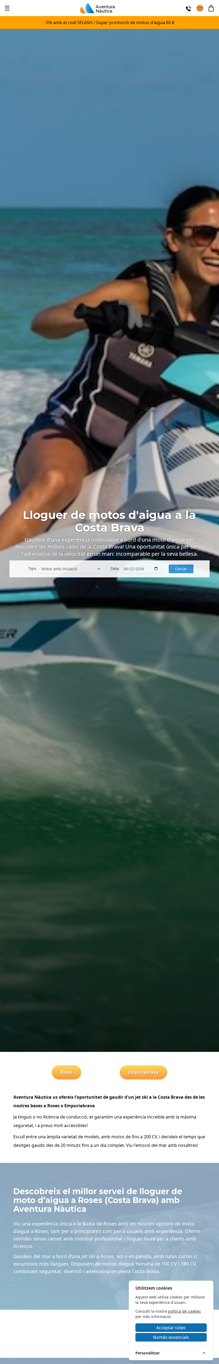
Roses (66, 1072)
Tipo (32, 568)
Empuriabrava (143, 1072)
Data (115, 568)
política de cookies (184, 1311)
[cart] (211, 8)
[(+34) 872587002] (188, 8)
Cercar (181, 568)
